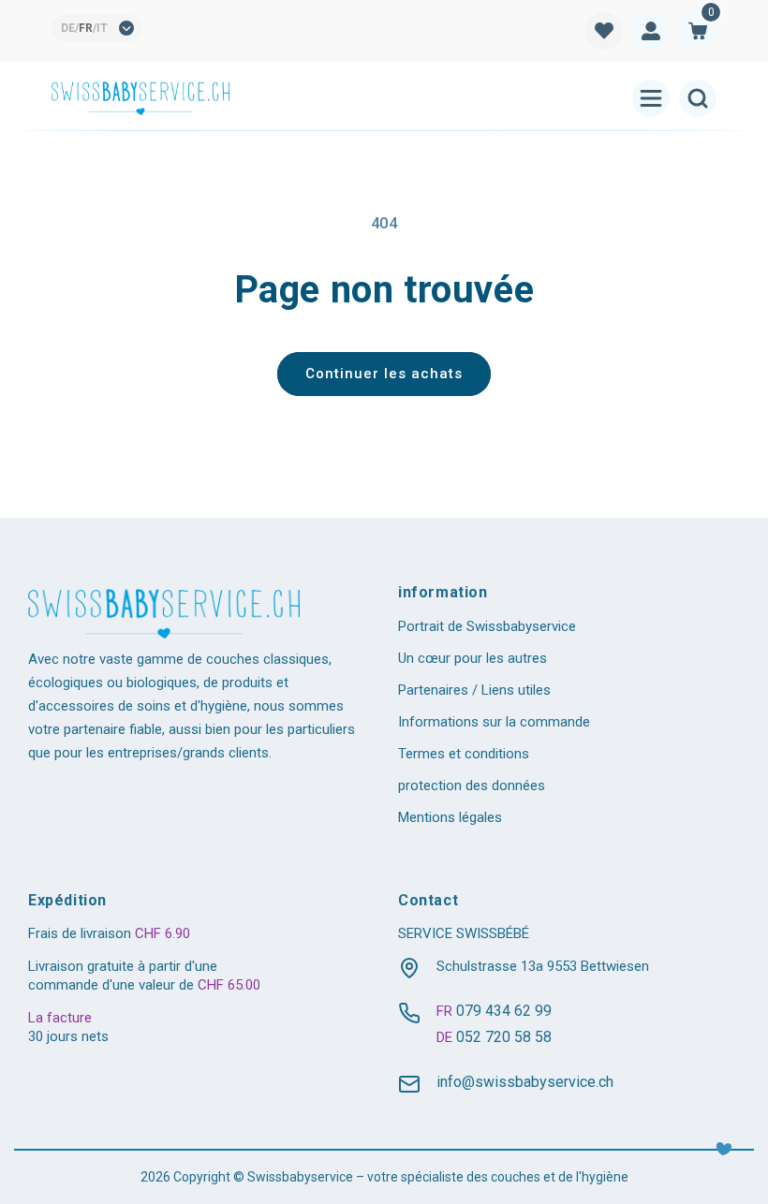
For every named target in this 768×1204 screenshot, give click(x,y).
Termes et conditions (463, 753)
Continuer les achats (384, 373)
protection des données (471, 785)
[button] (697, 31)
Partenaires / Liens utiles (474, 690)
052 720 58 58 (504, 1037)
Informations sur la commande (494, 721)
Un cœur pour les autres (472, 658)
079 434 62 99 (504, 1011)
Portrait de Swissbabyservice (487, 626)
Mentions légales (450, 817)
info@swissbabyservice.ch (524, 1082)
